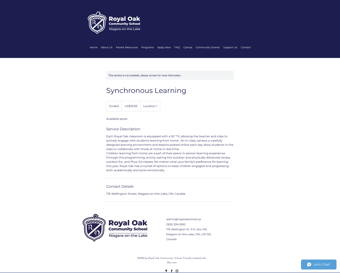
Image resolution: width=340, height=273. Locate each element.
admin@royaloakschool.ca (183, 219)
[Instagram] (177, 271)
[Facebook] (171, 271)
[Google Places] (166, 271)
